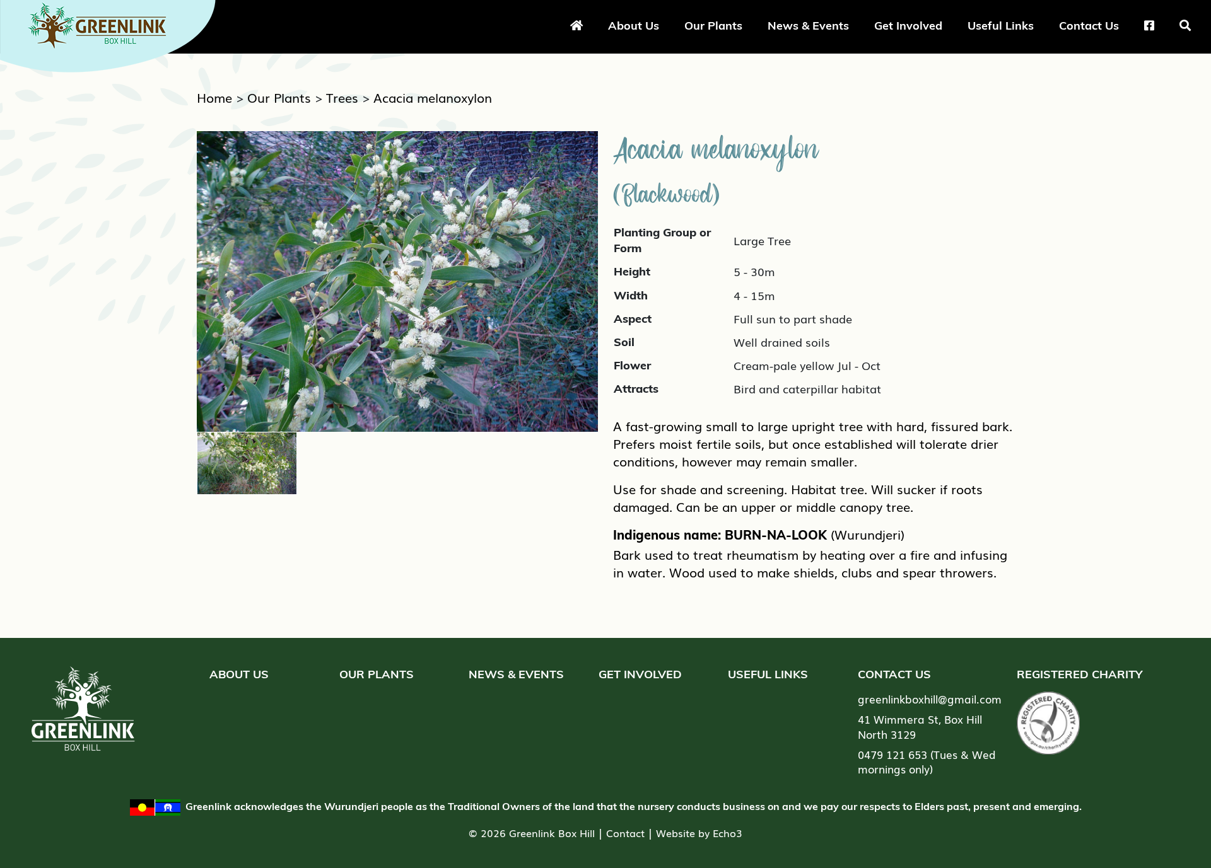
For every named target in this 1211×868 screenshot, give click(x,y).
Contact (625, 832)
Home (214, 97)
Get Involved (908, 25)
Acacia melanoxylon (432, 97)
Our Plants (713, 25)
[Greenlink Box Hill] (113, 33)
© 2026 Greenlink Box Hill (532, 832)
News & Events (808, 25)
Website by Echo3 (699, 832)
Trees (342, 97)
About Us (633, 25)
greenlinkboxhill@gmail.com (930, 699)
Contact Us (1089, 25)
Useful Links (1001, 25)
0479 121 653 (892, 754)
